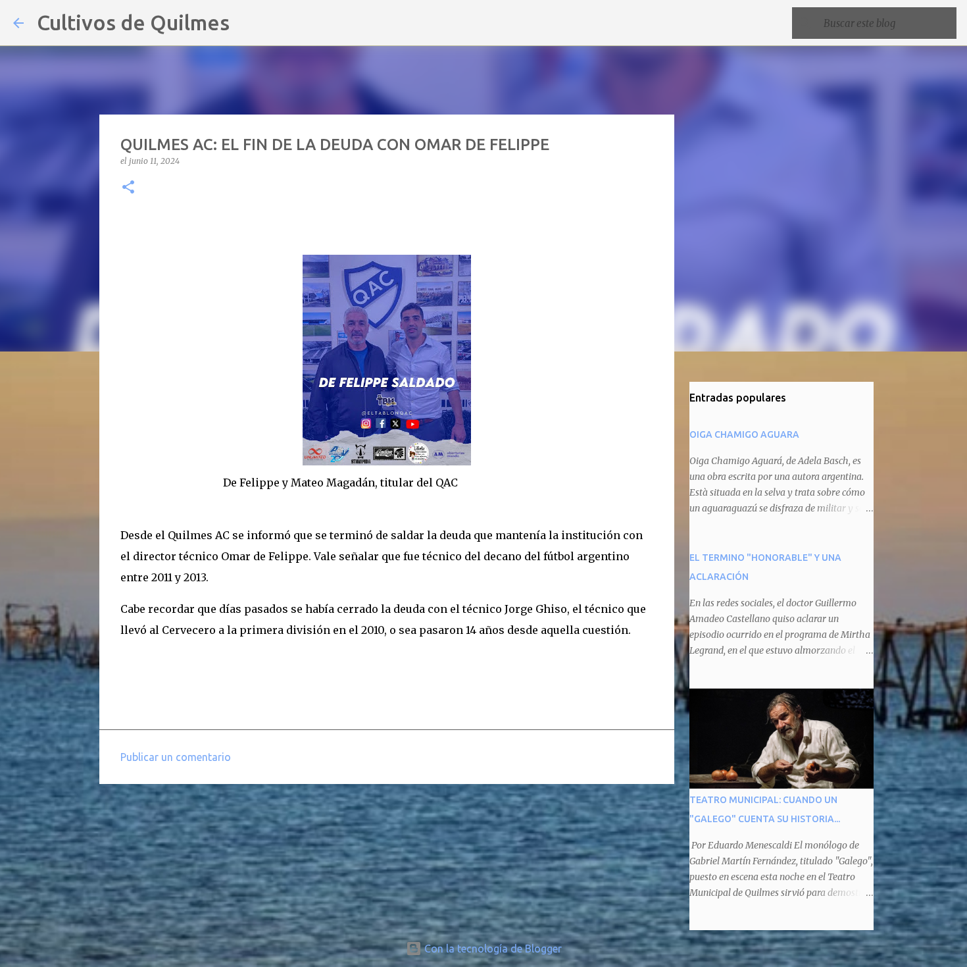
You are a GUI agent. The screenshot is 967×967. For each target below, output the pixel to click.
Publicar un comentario (175, 757)
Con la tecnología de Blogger (492, 948)
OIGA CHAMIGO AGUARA (744, 434)
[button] (128, 188)
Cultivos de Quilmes (133, 22)
